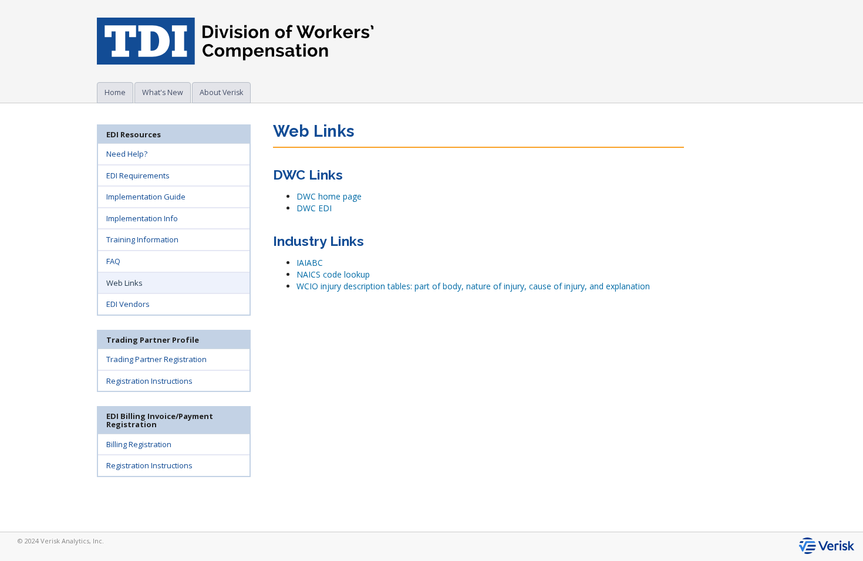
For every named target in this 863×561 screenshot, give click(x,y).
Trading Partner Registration (156, 359)
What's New (162, 92)
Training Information (142, 239)
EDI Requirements (138, 175)
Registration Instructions (149, 381)
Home (115, 92)
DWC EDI (314, 208)
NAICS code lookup (333, 274)
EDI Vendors (128, 304)
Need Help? (126, 153)
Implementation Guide (146, 196)
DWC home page (329, 196)
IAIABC (309, 262)
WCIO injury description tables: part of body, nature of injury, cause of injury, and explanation (473, 286)
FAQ (113, 261)
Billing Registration (138, 444)
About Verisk (221, 92)
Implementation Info (142, 218)
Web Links (124, 283)
